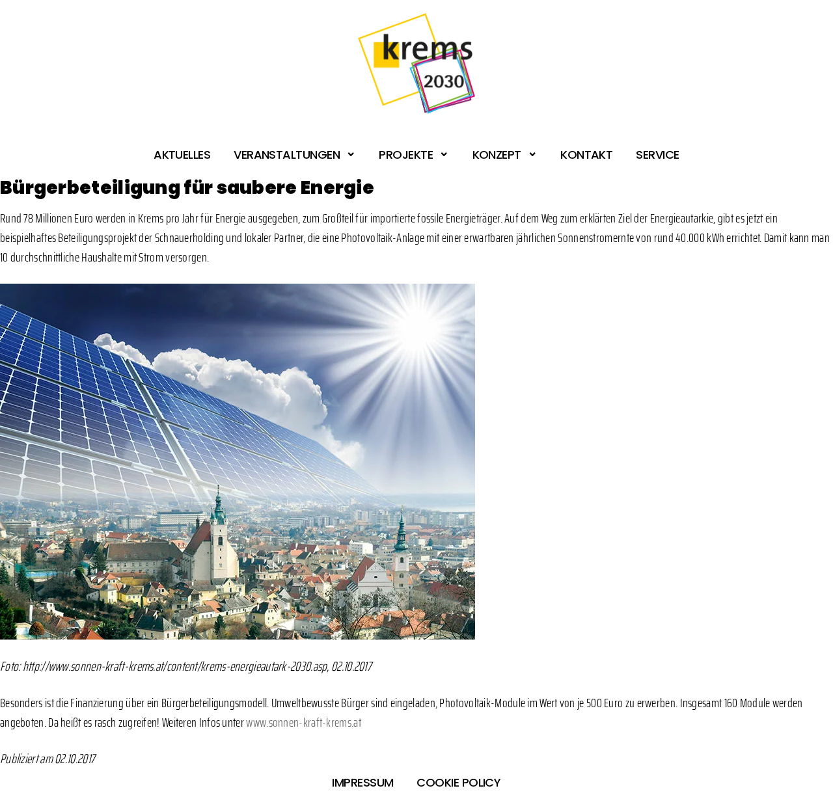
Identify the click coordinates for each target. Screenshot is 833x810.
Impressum (362, 782)
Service (657, 154)
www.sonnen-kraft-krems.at (303, 722)
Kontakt (586, 154)
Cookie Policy (458, 782)
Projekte (406, 154)
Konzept (496, 154)
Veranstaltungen (287, 154)
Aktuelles (182, 154)
